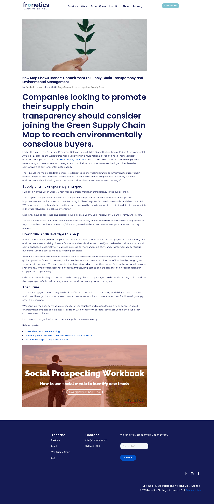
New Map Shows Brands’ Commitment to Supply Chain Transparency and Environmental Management (82, 80)
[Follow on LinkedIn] (185, 473)
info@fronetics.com (96, 440)
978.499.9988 (93, 446)
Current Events (71, 87)
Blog (60, 87)
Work (84, 6)
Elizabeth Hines (34, 87)
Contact (92, 435)
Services (73, 6)
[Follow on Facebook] (198, 473)
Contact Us (170, 5)
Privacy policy (193, 490)
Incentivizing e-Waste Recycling (42, 331)
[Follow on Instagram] (192, 473)
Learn (136, 6)
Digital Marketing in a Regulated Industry (46, 339)
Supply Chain (98, 6)
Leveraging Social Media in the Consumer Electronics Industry (58, 335)
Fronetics (58, 435)
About (126, 6)
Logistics (114, 6)
